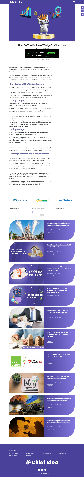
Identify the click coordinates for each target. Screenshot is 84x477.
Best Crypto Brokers (46, 453)
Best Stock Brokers (30, 453)
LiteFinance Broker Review (23, 208)
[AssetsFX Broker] (42, 53)
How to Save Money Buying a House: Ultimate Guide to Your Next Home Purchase (59, 334)
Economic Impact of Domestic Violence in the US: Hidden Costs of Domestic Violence (59, 269)
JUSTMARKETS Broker (44, 208)
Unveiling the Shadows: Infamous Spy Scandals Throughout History (58, 421)
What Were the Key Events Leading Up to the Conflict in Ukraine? (59, 399)
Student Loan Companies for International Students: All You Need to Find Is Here (57, 291)
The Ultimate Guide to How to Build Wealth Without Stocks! (59, 246)
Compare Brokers (13, 455)
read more (50, 232)
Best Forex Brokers (13, 453)
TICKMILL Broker (65, 208)
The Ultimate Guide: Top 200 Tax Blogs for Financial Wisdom (58, 377)
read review (21, 212)
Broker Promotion (62, 453)
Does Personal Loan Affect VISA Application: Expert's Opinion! (57, 312)
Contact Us (28, 455)
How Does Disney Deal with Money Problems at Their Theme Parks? (58, 224)
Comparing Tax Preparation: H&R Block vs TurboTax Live (58, 355)
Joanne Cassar (51, 229)
